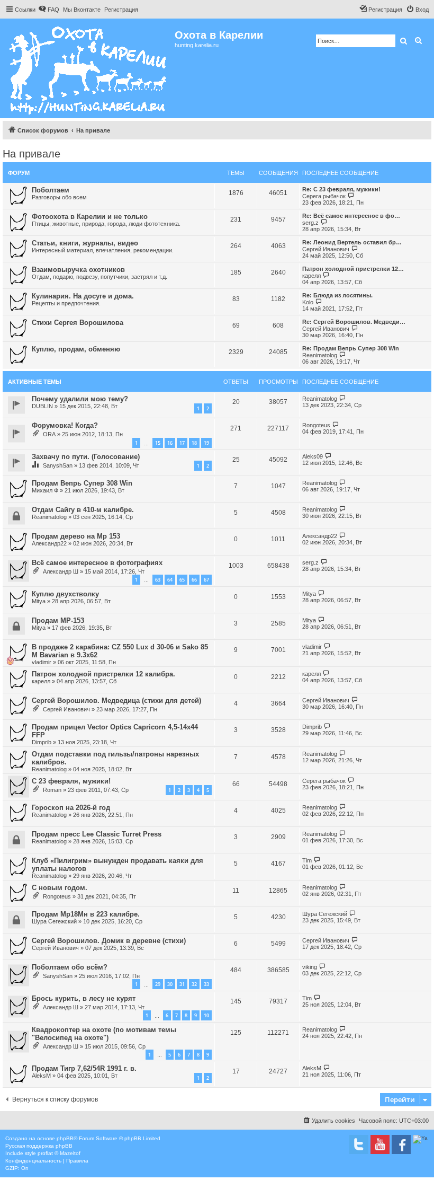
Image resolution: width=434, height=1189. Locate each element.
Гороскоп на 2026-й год (71, 808)
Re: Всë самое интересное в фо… (351, 216)
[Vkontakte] (358, 1144)
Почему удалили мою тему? (80, 399)
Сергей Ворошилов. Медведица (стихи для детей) (116, 700)
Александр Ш (60, 571)
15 (157, 442)
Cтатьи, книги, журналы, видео (85, 243)
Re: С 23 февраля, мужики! (341, 189)
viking (309, 967)
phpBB (65, 1138)
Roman (52, 790)
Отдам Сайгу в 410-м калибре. (83, 510)
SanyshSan (58, 465)
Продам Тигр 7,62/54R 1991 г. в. (84, 1068)
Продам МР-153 (58, 620)
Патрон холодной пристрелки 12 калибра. (103, 674)
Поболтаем (50, 190)
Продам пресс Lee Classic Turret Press (96, 834)
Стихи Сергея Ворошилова (77, 323)
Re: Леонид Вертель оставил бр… (352, 242)
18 (194, 442)
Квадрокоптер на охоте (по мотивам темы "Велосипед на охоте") (104, 1034)
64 (170, 579)
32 (194, 984)
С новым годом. (59, 888)
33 (206, 984)
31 (182, 984)
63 (157, 579)
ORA (49, 434)
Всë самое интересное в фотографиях (97, 563)
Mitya (39, 601)
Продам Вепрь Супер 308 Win (82, 483)
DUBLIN (42, 406)
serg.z (310, 222)
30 (170, 984)
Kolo (307, 302)
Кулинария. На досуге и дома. (83, 296)
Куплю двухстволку (65, 594)
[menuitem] (48, 9)
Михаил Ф (45, 490)
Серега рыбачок (324, 196)
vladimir (41, 662)
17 (182, 442)
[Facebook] (401, 1144)
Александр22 (49, 543)
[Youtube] (380, 1144)
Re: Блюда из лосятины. (337, 295)
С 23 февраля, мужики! (71, 781)
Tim (307, 860)
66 (194, 579)
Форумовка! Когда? (65, 425)
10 (206, 1015)
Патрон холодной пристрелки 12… (353, 269)
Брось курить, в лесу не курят (83, 998)
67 (206, 579)
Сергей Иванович (325, 249)
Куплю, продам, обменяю (76, 349)
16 (170, 442)
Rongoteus (316, 425)
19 (206, 442)
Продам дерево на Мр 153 (76, 536)
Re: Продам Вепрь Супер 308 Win (350, 348)
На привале (31, 154)
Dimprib (41, 742)
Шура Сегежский (54, 921)
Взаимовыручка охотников (78, 270)
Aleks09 (312, 456)
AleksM (41, 1075)
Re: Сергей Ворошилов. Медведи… (353, 322)
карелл (311, 275)
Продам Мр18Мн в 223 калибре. (86, 914)
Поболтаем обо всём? (69, 967)
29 (157, 984)
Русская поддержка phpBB (39, 1146)
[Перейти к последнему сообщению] (343, 398)
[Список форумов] (89, 68)
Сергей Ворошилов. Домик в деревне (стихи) (109, 941)
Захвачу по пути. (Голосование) (86, 457)
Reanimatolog (319, 355)
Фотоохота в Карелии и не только (90, 217)
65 (182, 579)
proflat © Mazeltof (59, 1153)
